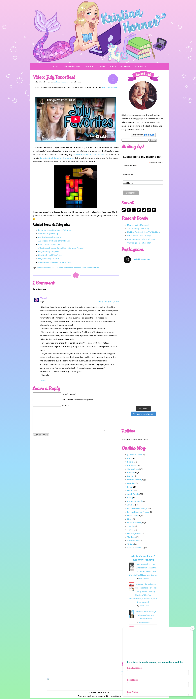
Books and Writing (71, 66)
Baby (129, 458)
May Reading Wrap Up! (48, 251)
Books (130, 462)
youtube (96, 268)
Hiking (130, 497)
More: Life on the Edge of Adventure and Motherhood (146, 615)
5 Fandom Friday (134, 454)
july (56, 268)
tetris (84, 268)
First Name (128, 174)
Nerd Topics (133, 515)
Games (130, 490)
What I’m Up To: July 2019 (139, 235)
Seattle (130, 526)
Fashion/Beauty (134, 480)
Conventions (133, 469)
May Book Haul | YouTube (50, 255)
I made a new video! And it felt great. (55, 230)
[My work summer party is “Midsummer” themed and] (143, 369)
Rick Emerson (144, 578)
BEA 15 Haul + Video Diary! (50, 244)
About (55, 66)
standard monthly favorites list (88, 154)
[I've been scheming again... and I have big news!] (143, 346)
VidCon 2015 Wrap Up (48, 233)
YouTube (88, 66)
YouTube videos (59, 82)
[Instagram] (154, 211)
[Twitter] (144, 211)
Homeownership (135, 501)
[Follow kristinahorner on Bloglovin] (143, 136)
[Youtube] (149, 211)
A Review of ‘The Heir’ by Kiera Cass (54, 262)
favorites (40, 268)
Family (130, 476)
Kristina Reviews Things (138, 512)
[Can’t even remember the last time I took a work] (143, 300)
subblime (77, 268)
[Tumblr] (139, 211)
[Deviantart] (124, 211)
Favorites (131, 483)
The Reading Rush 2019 (138, 228)
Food (129, 487)
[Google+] (134, 211)
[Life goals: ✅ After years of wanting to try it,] (143, 393)
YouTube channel (109, 87)
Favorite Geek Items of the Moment (57, 158)
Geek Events (133, 494)
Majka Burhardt (144, 622)
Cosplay (101, 66)
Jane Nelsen (144, 606)
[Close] (192, 628)
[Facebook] (129, 211)
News (130, 519)
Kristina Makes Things (137, 508)
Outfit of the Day (134, 522)
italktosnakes (49, 268)
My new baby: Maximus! (138, 225)
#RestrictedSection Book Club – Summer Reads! (61, 248)
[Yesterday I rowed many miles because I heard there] (143, 277)
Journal (130, 505)
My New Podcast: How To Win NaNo (144, 232)
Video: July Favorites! (54, 77)
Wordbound (140, 66)
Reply (42, 380)
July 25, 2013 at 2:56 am (108, 301)
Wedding (131, 537)
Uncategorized (134, 533)
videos (89, 268)
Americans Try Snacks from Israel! (54, 241)
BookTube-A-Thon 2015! (49, 237)
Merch (113, 66)
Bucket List (125, 66)
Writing (130, 544)
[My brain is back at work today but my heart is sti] (143, 323)
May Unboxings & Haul (48, 259)
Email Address (130, 165)
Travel (130, 530)
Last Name (128, 183)
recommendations (66, 268)
